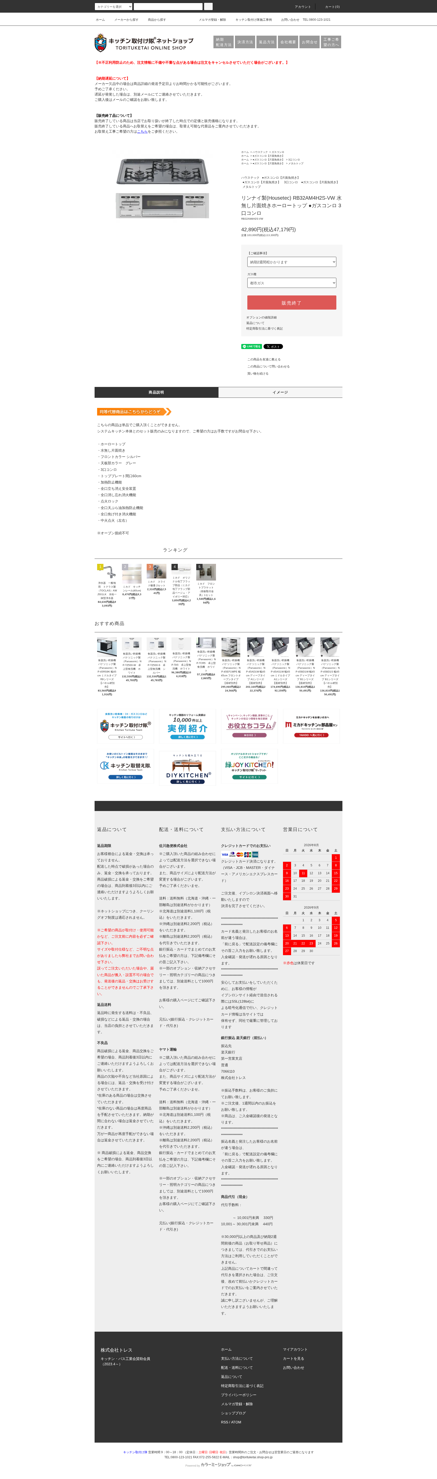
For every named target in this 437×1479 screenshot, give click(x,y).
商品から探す (157, 19)
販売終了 (292, 302)
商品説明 (156, 392)
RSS (224, 1422)
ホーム (100, 19)
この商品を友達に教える (264, 359)
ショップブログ (233, 1413)
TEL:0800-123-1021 (317, 19)
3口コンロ (294, 159)
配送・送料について (237, 1368)
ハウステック (260, 152)
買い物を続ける (258, 373)
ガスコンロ (278, 152)
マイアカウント (295, 1349)
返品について (255, 323)
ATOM (236, 1422)
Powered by (192, 1465)
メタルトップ (295, 163)
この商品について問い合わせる (268, 366)
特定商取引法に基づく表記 (264, 328)
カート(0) (332, 7)
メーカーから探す (126, 19)
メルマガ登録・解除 (212, 19)
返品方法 (267, 42)
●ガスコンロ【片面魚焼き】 (269, 155)
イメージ (280, 392)
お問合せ (310, 42)
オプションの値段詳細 (261, 317)
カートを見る (293, 1358)
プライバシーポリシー (238, 1395)
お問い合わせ (290, 19)
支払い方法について (237, 1358)
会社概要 (288, 42)
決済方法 (245, 42)
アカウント (303, 7)
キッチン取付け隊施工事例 (253, 19)
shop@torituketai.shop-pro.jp (253, 1457)
